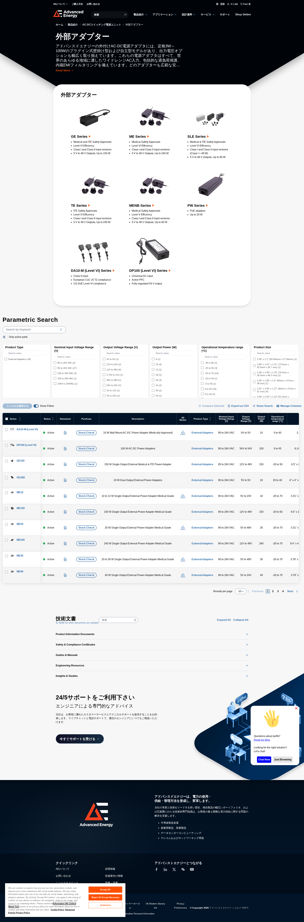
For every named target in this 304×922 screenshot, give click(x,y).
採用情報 (110, 868)
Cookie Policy (57, 910)
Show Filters (47, 406)
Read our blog (262, 740)
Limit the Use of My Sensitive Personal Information (129, 913)
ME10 (20, 492)
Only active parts (18, 337)
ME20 (20, 524)
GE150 (21, 460)
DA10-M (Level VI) (27, 429)
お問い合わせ (63, 875)
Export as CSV (240, 406)
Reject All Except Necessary (105, 897)
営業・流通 (111, 882)
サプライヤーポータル (130, 905)
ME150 (21, 508)
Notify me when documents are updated (78, 622)
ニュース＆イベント (67, 882)
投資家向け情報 (114, 875)
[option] (26, 359)
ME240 (21, 539)
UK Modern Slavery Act (155, 905)
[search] (34, 329)
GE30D (21, 477)
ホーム (60, 24)
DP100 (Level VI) (26, 445)
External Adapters (202, 432)
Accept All (105, 889)
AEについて (62, 868)
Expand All (224, 620)
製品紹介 (73, 24)
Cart (246, 4)
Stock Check (86, 432)
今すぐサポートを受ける (77, 739)
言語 (222, 4)
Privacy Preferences (180, 905)
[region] (65, 900)
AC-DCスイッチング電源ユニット (102, 24)
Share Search (264, 406)
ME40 (20, 571)
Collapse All (240, 620)
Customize (105, 905)
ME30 (20, 555)
